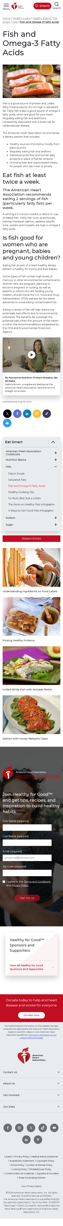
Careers (8, 1156)
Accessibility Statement (22, 1160)
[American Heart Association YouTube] (54, 1128)
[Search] (56, 4)
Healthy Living (21, 18)
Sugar (9, 524)
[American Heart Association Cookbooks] (55, 453)
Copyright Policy (45, 1160)
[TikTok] (42, 1128)
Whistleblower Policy (40, 1169)
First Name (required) (16, 821)
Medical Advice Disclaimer (44, 1156)
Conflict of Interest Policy (39, 1165)
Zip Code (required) (14, 866)
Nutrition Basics (16, 459)
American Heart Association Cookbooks (23, 453)
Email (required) (12, 851)
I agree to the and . (28, 883)
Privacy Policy (20, 885)
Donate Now (31, 1015)
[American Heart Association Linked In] (26, 1139)
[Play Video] (31, 354)
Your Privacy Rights (31, 1186)
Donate (45, 6)
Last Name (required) (16, 836)
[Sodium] (55, 518)
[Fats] (55, 466)
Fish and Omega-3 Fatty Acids (39, 22)
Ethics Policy (17, 1165)
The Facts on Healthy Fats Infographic (31, 504)
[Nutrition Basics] (55, 460)
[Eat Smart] (53, 442)
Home (6, 18)
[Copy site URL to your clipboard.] (46, 413)
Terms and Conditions (37, 881)
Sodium (10, 517)
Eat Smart (14, 442)
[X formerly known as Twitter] (31, 1128)
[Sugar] (55, 524)
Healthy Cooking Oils (21, 492)
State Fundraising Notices (32, 1177)
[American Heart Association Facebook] (7, 1128)
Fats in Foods (16, 473)
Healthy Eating (42, 18)
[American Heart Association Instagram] (19, 1128)
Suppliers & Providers (47, 1173)
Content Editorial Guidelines (19, 1173)
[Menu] (6, 5)
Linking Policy (19, 1169)
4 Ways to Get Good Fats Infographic (31, 510)
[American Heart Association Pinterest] (38, 1139)
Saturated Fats (17, 479)
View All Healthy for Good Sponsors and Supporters (26, 967)
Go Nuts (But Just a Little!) (24, 498)
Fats (15, 22)
